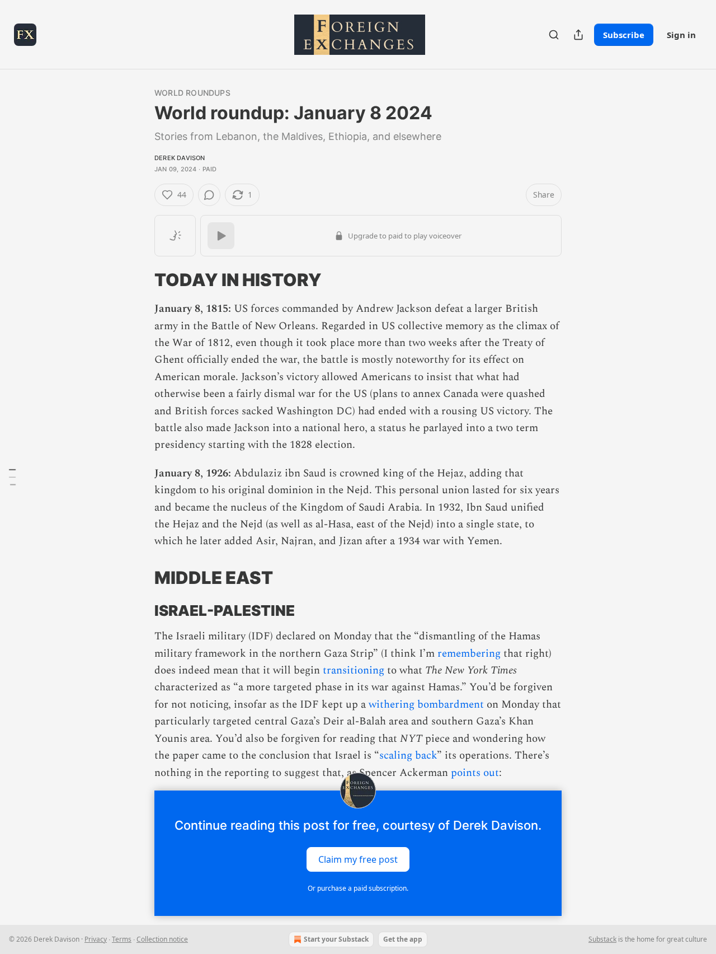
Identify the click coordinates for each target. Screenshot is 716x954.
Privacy (95, 939)
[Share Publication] (578, 35)
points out (475, 773)
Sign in (681, 34)
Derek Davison (179, 158)
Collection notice (162, 939)
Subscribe (623, 34)
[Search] (554, 35)
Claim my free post (358, 859)
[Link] (139, 280)
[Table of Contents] (12, 477)
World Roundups (192, 92)
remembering (469, 654)
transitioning (353, 670)
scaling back (408, 755)
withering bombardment (426, 704)
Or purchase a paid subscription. (358, 888)
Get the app (402, 939)
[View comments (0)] (209, 195)
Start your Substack (336, 939)
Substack (602, 939)
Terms (121, 939)
